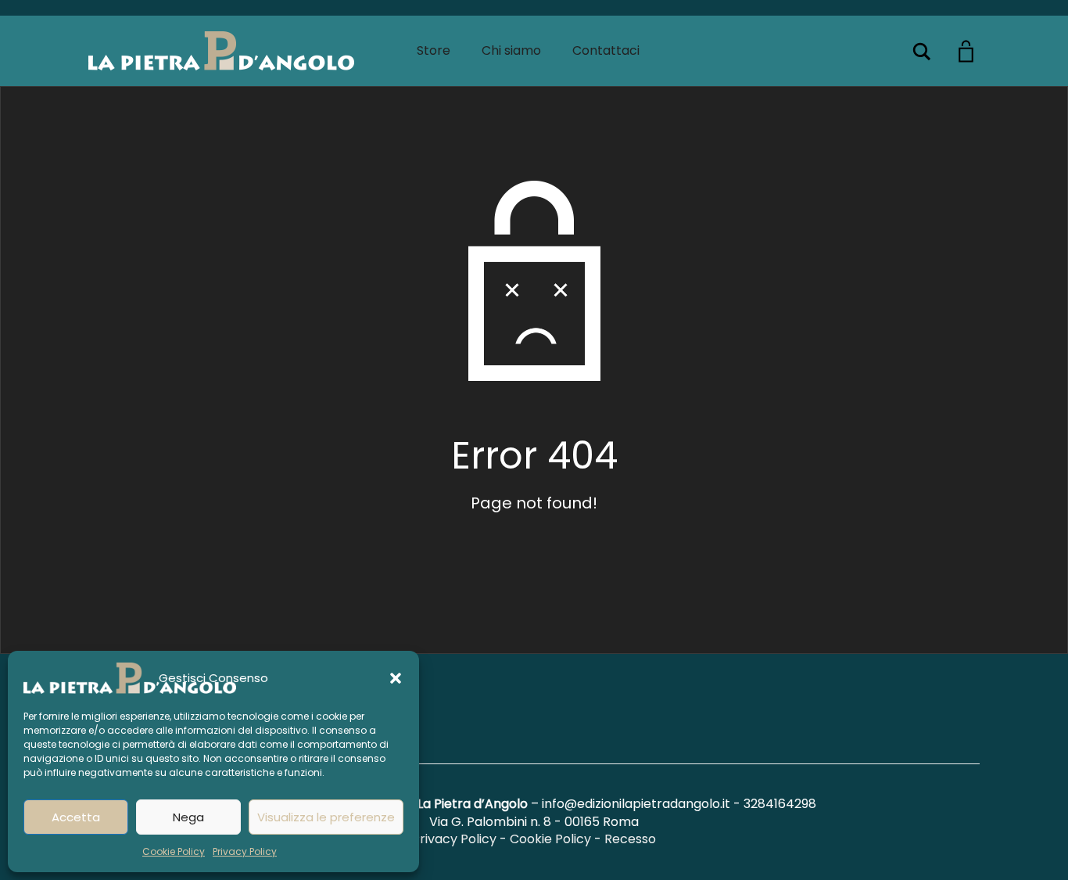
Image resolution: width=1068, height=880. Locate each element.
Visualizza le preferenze (326, 817)
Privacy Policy (245, 851)
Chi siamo (511, 50)
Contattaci (606, 50)
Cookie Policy (173, 851)
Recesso (630, 839)
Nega (188, 817)
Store (433, 50)
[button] (395, 678)
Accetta (76, 817)
